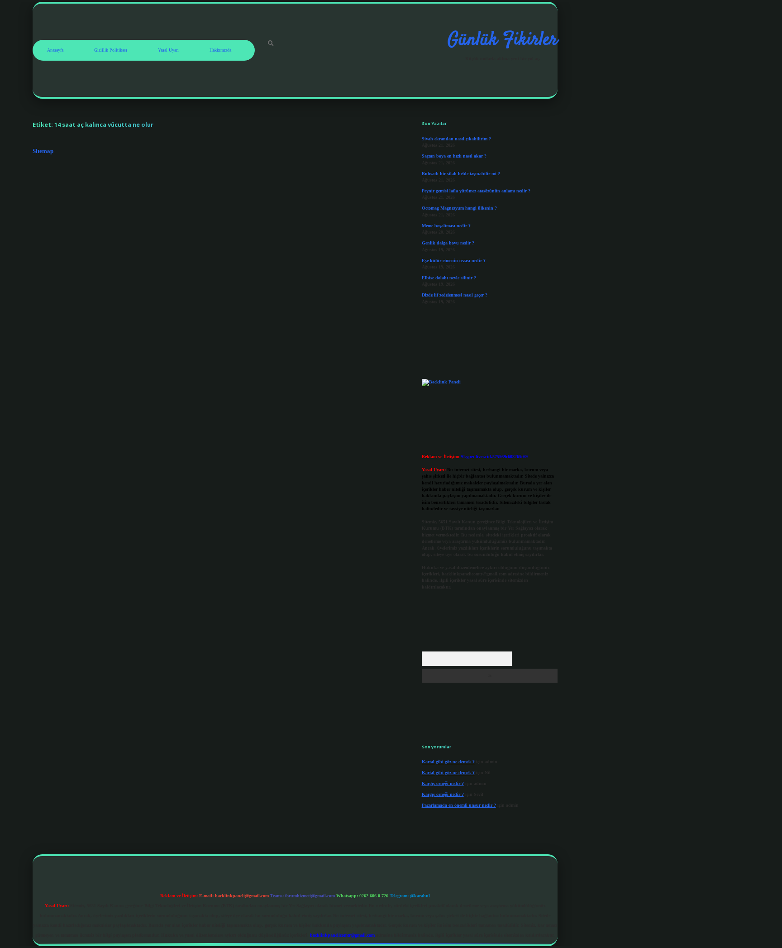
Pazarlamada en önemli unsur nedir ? (459, 805)
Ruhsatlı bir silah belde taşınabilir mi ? (461, 173)
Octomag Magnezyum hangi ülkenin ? (459, 208)
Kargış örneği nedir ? (443, 783)
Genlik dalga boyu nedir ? (448, 242)
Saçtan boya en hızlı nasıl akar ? (454, 155)
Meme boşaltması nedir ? (446, 225)
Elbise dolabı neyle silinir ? (449, 277)
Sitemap (43, 151)
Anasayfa (55, 50)
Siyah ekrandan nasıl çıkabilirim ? (456, 138)
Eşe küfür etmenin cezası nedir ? (454, 260)
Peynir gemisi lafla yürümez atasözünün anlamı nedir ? (476, 190)
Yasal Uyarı (168, 50)
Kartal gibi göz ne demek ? (448, 761)
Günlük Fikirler (503, 40)
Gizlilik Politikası (110, 50)
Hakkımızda (220, 50)
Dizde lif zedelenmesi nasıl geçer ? (454, 294)
